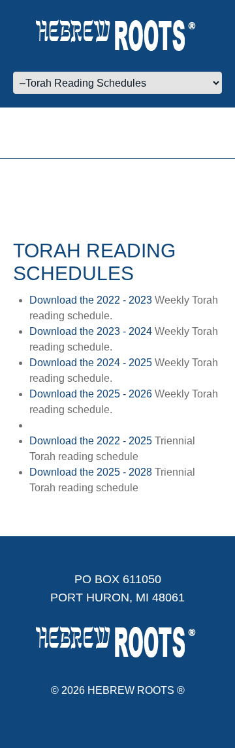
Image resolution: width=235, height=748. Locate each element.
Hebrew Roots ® (136, 690)
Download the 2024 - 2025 (90, 362)
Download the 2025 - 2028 (90, 472)
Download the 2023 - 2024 (90, 331)
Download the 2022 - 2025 (90, 440)
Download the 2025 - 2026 (90, 393)
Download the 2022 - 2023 (90, 300)
